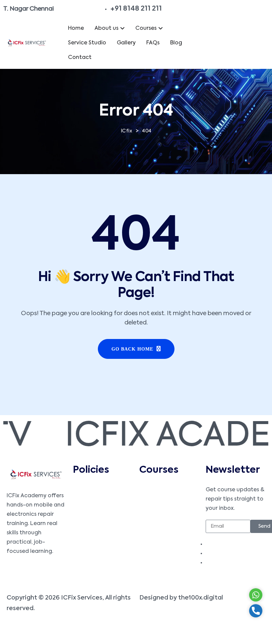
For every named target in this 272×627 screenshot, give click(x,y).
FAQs (153, 43)
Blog (176, 43)
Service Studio (87, 43)
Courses (146, 28)
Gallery (126, 43)
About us (106, 28)
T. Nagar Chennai (28, 9)
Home (76, 28)
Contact (80, 57)
